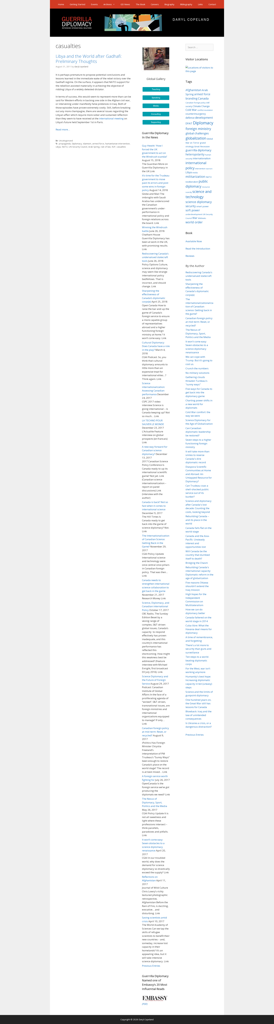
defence (190, 117)
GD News (125, 4)
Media (156, 105)
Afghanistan (193, 90)
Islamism (87, 143)
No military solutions (197, 372)
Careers (155, 4)
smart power (202, 206)
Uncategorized (66, 140)
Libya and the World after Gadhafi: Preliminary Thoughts (89, 58)
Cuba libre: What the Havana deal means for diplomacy (199, 629)
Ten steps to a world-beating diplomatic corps (197, 660)
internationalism (201, 158)
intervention (200, 168)
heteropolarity (195, 154)
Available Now (194, 241)
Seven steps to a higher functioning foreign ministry (198, 443)
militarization (195, 176)
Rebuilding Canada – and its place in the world (197, 520)
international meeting (111, 118)
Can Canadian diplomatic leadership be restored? (198, 431)
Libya (58, 146)
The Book (140, 4)
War (194, 218)
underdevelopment (194, 214)
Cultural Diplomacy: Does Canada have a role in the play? (156, 346)
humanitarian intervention (117, 143)
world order (194, 222)
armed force (98, 143)
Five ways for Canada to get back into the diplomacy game (199, 392)
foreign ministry (198, 128)
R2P (113, 146)
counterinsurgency (196, 113)
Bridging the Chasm (197, 562)
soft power (193, 210)
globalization (196, 138)
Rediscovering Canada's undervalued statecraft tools (199, 276)
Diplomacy (77, 143)
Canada (203, 98)
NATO (65, 146)
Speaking (156, 97)
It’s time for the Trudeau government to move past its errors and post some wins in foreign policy (155, 183)
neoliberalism (192, 181)
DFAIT (189, 123)
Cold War (191, 110)
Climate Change (201, 106)
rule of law (106, 146)
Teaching (156, 89)
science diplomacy (199, 202)
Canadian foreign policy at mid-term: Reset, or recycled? (155, 731)
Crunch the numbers (197, 368)
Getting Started (77, 4)
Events (94, 4)
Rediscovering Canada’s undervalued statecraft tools (155, 257)
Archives (107, 4)
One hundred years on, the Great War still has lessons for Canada (198, 703)
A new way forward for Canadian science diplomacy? (154, 450)
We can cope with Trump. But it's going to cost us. (199, 360)
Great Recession (202, 146)
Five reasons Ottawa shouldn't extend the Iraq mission (197, 586)
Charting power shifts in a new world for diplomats (199, 404)
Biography (169, 4)
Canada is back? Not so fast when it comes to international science (155, 505)
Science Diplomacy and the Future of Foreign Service (155, 680)
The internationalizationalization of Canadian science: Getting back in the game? (199, 306)
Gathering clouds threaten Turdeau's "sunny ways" (196, 380)
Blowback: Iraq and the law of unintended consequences (198, 715)
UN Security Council (78, 146)
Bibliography (186, 4)
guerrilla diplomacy (198, 150)
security (191, 206)
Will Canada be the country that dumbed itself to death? (198, 555)
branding (191, 98)
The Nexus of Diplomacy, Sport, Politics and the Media (154, 802)
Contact (212, 4)
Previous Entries (151, 965)
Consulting (156, 114)
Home (61, 4)
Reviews (190, 256)
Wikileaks (202, 218)
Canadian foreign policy (196, 102)
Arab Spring (94, 146)
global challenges (197, 133)
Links (200, 4)
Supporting (156, 122)
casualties (121, 146)
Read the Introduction (198, 248)
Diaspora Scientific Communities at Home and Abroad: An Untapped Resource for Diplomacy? (199, 474)
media (195, 172)
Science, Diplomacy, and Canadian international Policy (155, 606)
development (204, 118)
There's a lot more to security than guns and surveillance (198, 649)
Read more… (63, 129)
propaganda (65, 143)
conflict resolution (205, 110)
